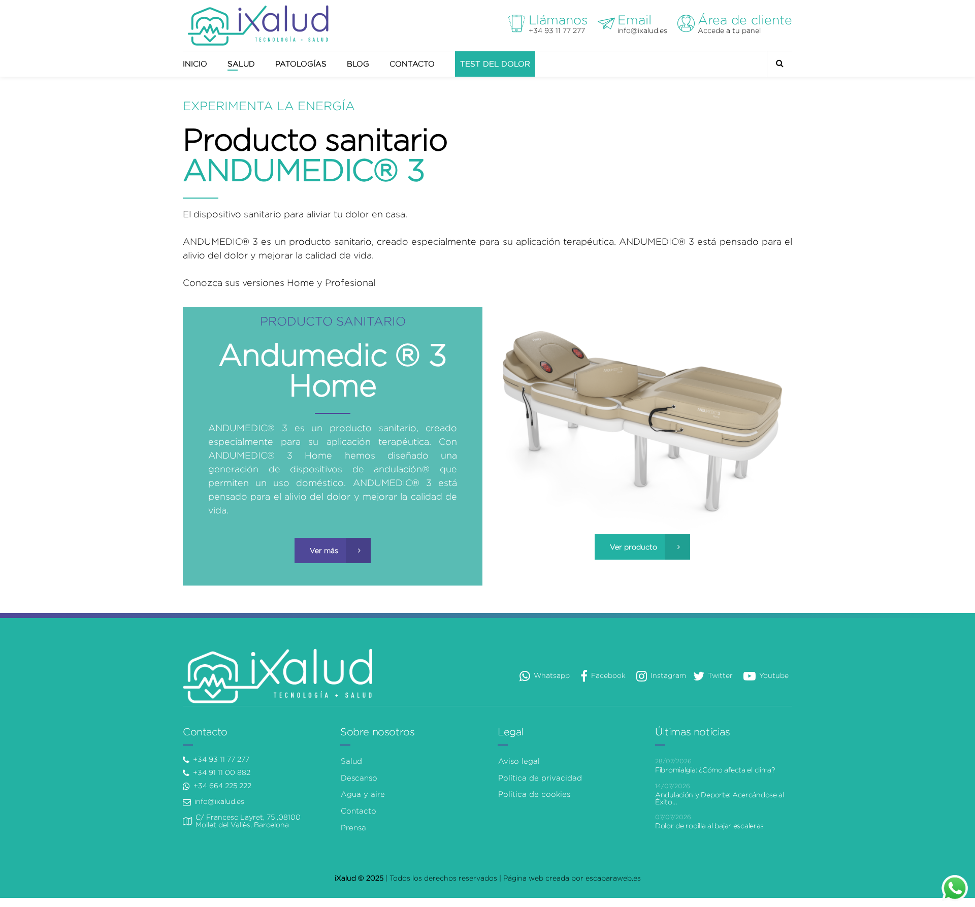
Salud (351, 761)
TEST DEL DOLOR (495, 64)
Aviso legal (519, 761)
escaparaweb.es (613, 878)
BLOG (358, 64)
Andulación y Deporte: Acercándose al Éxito (719, 798)
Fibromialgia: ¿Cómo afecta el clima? (715, 770)
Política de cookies (534, 794)
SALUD (241, 64)
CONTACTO (412, 64)
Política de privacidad (540, 778)
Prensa (353, 828)
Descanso (359, 778)
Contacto (358, 811)
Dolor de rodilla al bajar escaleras (709, 826)
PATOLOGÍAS (301, 64)
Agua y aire (363, 794)
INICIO (195, 64)
